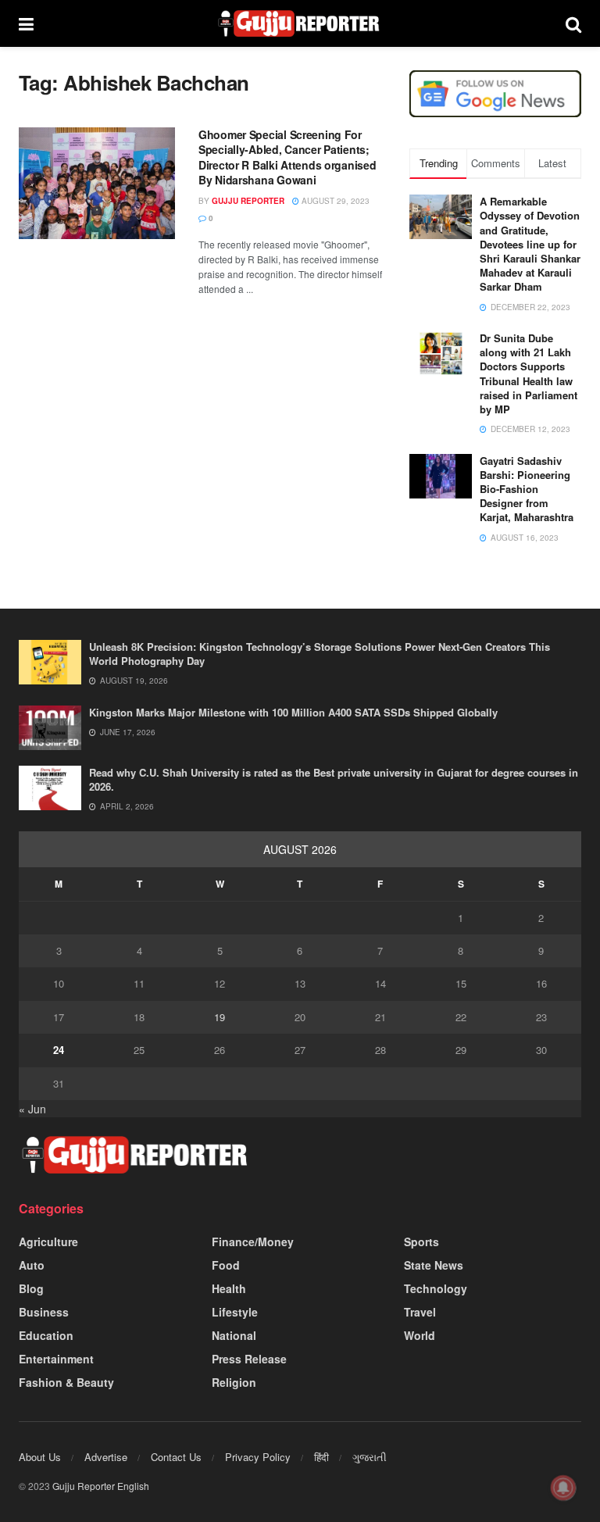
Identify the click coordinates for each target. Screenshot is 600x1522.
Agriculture (48, 1241)
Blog (31, 1288)
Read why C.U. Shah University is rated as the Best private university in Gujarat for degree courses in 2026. (333, 779)
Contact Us (176, 1456)
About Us (40, 1456)
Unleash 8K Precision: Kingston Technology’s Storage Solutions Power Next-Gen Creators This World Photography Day (319, 653)
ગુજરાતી (369, 1456)
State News (433, 1265)
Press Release (249, 1359)
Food (226, 1265)
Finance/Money (253, 1241)
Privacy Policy (258, 1456)
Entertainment (56, 1359)
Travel (420, 1312)
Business (44, 1312)
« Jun (32, 1108)
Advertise (105, 1456)
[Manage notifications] (563, 1487)
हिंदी (321, 1456)
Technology (435, 1288)
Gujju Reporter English (100, 1485)
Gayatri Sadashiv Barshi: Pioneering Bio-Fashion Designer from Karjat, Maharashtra (526, 489)
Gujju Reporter (248, 200)
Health (229, 1288)
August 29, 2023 (334, 200)
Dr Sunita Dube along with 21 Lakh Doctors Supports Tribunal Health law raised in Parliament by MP (528, 373)
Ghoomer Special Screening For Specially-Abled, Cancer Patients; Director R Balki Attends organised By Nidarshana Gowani (287, 157)
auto (32, 1265)
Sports (421, 1241)
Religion (234, 1382)
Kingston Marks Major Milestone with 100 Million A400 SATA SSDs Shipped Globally (293, 712)
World (419, 1335)
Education (46, 1335)
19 (219, 1016)
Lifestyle (235, 1312)
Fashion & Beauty (66, 1382)
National (234, 1335)
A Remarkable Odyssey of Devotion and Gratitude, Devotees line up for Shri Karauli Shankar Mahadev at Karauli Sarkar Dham (530, 244)
